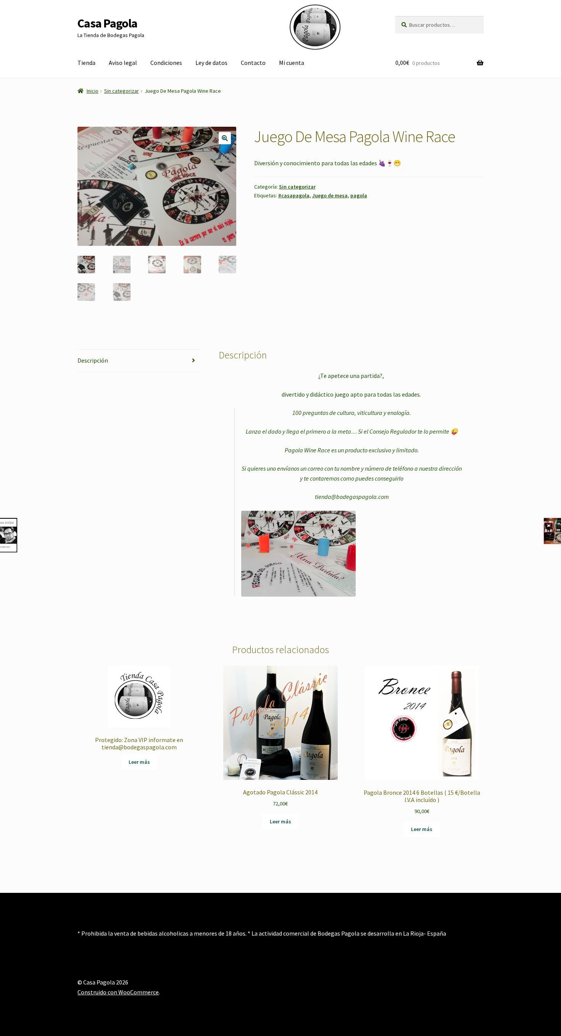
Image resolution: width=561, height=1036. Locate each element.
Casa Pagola (107, 23)
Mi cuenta (291, 62)
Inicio (92, 90)
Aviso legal (123, 62)
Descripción (92, 360)
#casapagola (294, 195)
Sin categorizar (121, 90)
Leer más (139, 761)
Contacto (253, 62)
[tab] (139, 361)
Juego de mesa (330, 195)
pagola (358, 195)
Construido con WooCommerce (118, 992)
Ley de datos (211, 62)
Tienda (86, 62)
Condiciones (166, 62)
